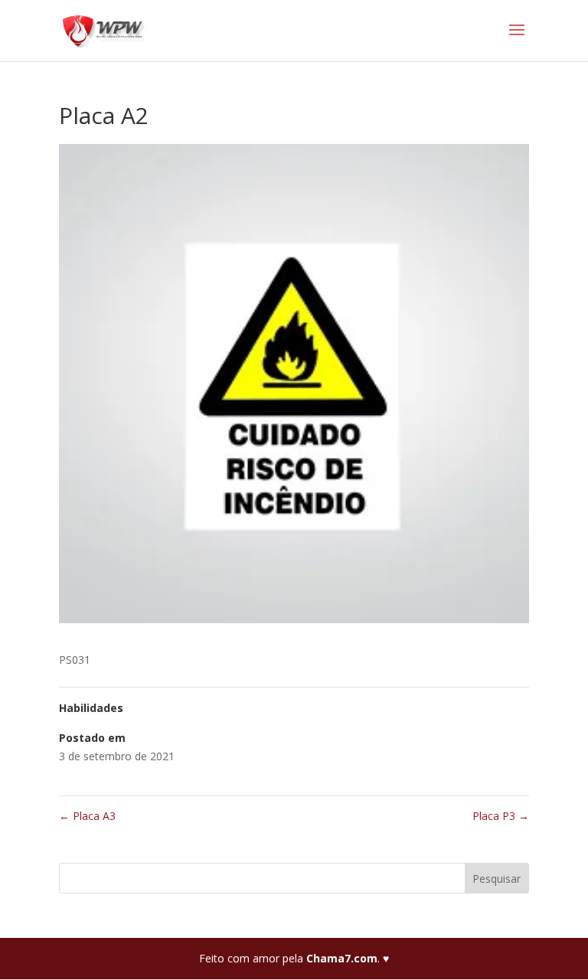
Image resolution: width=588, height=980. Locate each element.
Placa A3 (87, 815)
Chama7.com (341, 958)
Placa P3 (500, 815)
